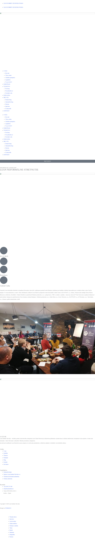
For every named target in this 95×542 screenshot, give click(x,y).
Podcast (7, 104)
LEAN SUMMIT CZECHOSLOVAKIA (13, 3)
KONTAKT (6, 110)
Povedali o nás (8, 93)
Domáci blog (8, 99)
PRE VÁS (6, 97)
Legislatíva (7, 79)
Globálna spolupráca (10, 77)
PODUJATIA (7, 95)
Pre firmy (7, 88)
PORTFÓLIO (7, 84)
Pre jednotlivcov (9, 90)
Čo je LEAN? (8, 82)
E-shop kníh (8, 108)
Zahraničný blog (9, 102)
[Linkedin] (2, 498)
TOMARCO (8, 508)
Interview (7, 106)
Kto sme (7, 73)
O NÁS (5, 71)
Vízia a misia (8, 75)
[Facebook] (6, 498)
